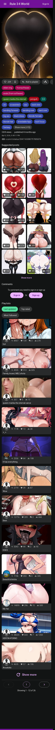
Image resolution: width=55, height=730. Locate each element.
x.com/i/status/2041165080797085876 (23, 139)
